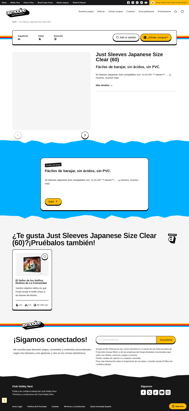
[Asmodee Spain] (17, 11)
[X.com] (137, 2)
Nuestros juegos (86, 11)
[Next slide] (85, 135)
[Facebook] (128, 2)
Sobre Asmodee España (100, 406)
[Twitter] (149, 392)
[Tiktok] (141, 2)
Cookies (55, 406)
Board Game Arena (45, 3)
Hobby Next (15, 3)
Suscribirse (166, 339)
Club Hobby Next (22, 386)
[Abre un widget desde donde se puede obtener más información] (177, 406)
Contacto (131, 11)
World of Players (79, 3)
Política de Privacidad (37, 406)
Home (4, 3)
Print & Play (29, 3)
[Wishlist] (182, 11)
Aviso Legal (17, 406)
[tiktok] (155, 392)
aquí (169, 352)
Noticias (101, 11)
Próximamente (164, 11)
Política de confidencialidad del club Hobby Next (34, 391)
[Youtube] (146, 2)
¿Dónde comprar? (157, 37)
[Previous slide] (17, 135)
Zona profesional (146, 11)
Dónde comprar (63, 3)
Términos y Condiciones (74, 406)
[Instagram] (133, 2)
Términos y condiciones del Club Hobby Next (32, 394)
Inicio (14, 22)
